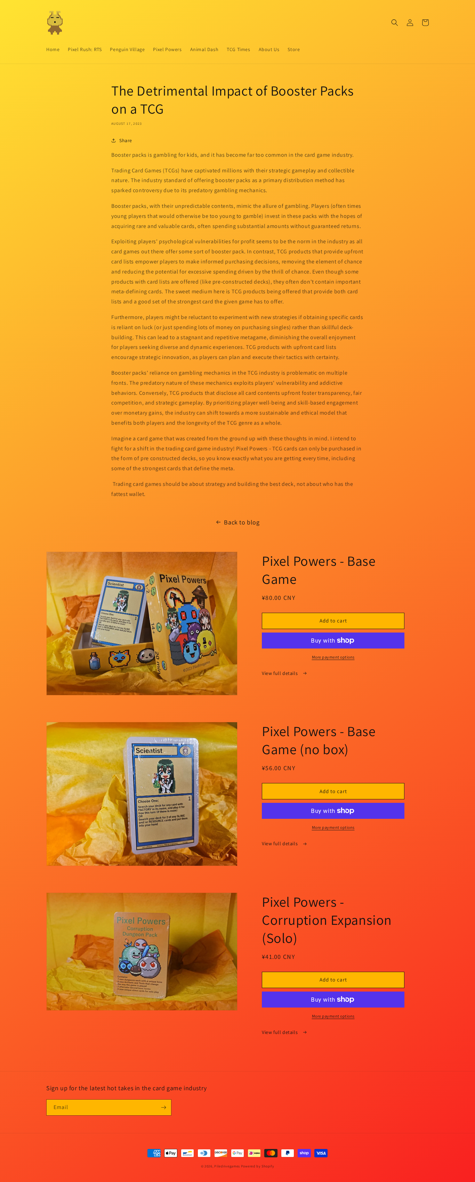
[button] (394, 22)
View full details (280, 673)
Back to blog (241, 522)
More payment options (333, 657)
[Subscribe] (163, 1107)
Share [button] (125, 140)
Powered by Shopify (257, 1166)
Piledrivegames (227, 1166)
